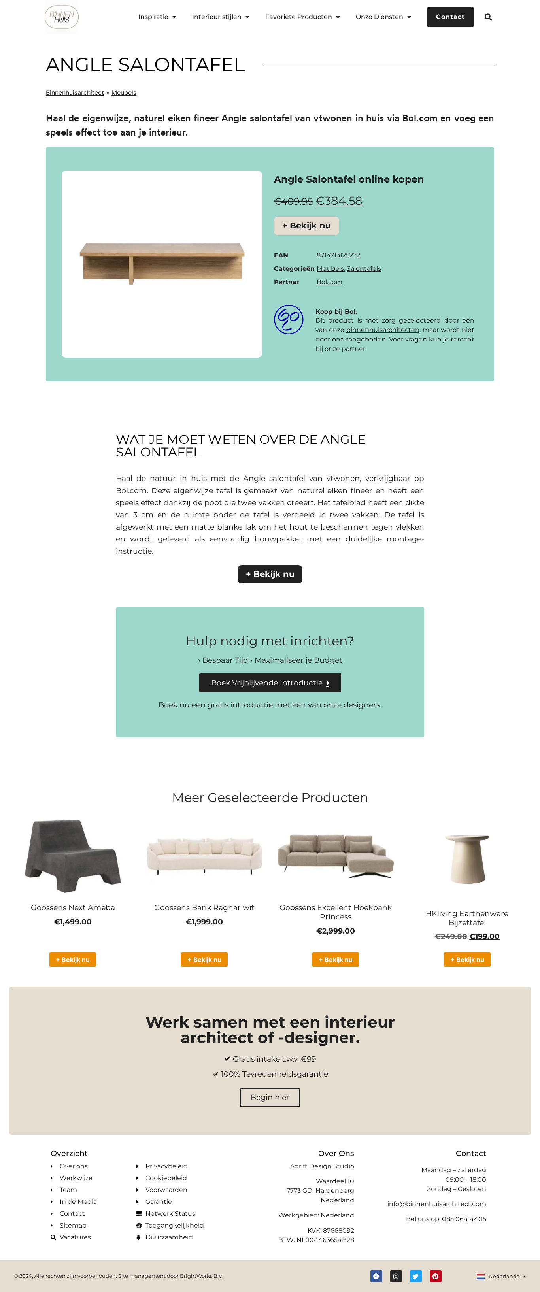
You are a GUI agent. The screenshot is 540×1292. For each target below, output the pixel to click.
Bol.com (329, 282)
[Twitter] (416, 1276)
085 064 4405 (464, 1219)
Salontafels (364, 268)
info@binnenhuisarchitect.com (436, 1204)
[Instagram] (396, 1276)
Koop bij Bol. (336, 311)
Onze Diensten (379, 17)
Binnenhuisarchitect (75, 92)
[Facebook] (376, 1276)
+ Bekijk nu (306, 225)
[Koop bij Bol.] (289, 319)
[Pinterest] (436, 1276)
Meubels (123, 92)
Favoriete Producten (298, 17)
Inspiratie (153, 17)
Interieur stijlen (217, 17)
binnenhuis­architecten (382, 330)
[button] (488, 16)
